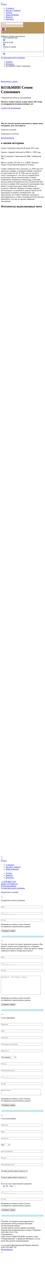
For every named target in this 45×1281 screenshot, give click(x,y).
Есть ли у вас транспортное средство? (16, 1184)
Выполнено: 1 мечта (9, 81)
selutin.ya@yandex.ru (9, 884)
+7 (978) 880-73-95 (8, 882)
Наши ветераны (12, 15)
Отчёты (9, 13)
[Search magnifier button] (3, 29)
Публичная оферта (8, 886)
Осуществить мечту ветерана (13, 58)
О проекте (10, 8)
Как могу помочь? (13, 10)
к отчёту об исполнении (11, 108)
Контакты (10, 19)
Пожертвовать (7, 1250)
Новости (9, 17)
